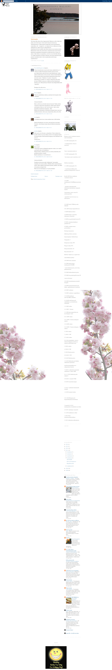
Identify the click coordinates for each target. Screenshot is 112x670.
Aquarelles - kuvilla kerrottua (72, 633)
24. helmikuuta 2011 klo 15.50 (43, 98)
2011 (67, 450)
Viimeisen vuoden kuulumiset (71, 552)
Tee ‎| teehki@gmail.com (39, 68)
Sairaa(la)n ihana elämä (71, 510)
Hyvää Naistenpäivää (76, 539)
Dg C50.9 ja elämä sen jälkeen (72, 520)
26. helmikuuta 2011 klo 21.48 (43, 170)
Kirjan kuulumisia (75, 487)
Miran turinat (69, 580)
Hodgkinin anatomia (70, 619)
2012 (67, 448)
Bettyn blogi (68, 499)
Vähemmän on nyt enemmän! (72, 570)
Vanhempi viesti (58, 176)
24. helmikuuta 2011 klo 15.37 (43, 89)
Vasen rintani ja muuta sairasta (72, 486)
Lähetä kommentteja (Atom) (39, 179)
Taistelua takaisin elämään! (72, 477)
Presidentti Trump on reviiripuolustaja (73, 500)
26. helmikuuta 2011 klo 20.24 (43, 156)
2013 (67, 446)
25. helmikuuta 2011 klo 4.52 (43, 127)
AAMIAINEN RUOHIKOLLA (72, 597)
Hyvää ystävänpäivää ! (71, 461)
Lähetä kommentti (34, 174)
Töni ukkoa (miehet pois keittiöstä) (72, 561)
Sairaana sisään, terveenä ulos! (71, 620)
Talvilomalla (69, 459)
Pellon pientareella (70, 560)
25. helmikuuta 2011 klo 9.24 (43, 141)
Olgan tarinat (69, 588)
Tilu (35, 145)
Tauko (67, 531)
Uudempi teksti (34, 176)
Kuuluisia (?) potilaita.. (70, 478)
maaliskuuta (69, 456)
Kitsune (35, 92)
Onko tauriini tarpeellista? (74, 599)
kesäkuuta (69, 454)
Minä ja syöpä (69, 610)
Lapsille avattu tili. (69, 581)
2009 (67, 470)
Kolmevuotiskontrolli (70, 571)
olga (35, 117)
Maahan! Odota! (69, 630)
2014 (67, 444)
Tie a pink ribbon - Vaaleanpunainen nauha (71, 550)
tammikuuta (69, 466)
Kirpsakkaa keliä (70, 463)
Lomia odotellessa (69, 589)
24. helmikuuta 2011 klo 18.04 (43, 113)
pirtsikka (36, 131)
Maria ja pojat (69, 529)
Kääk (67, 611)
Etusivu (46, 176)
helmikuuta (69, 458)
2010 (67, 468)
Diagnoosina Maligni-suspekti (56, 7)
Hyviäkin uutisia (69, 521)
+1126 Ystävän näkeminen (71, 511)
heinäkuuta (69, 452)
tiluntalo (68, 537)
